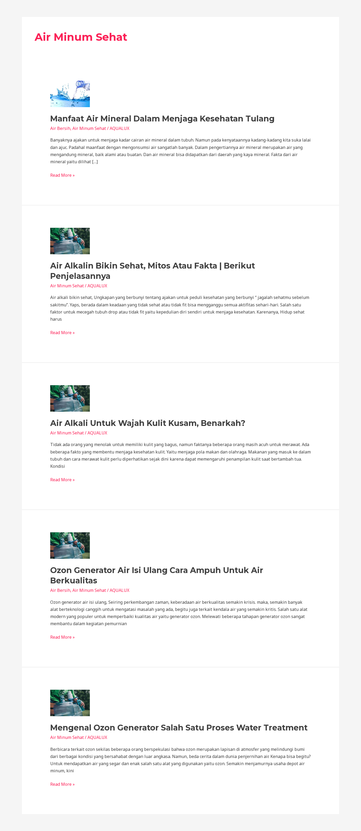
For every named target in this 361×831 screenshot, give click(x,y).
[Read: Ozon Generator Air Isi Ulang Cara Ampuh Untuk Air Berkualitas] (70, 545)
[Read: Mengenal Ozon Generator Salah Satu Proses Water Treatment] (70, 702)
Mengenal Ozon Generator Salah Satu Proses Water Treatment (179, 728)
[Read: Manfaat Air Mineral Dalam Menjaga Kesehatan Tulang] (70, 93)
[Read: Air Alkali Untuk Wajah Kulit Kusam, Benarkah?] (70, 398)
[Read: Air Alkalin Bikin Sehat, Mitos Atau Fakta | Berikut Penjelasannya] (70, 240)
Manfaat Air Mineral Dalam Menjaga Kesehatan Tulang (162, 119)
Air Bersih (60, 128)
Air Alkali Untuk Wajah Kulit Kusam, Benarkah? (148, 423)
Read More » (62, 175)
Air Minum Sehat (89, 128)
